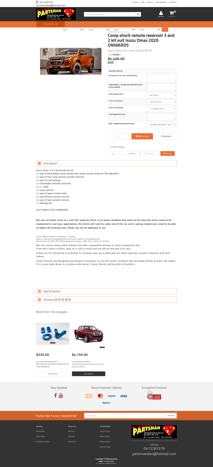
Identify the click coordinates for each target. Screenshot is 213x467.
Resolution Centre (43, 441)
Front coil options (116, 101)
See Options (88, 373)
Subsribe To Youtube (80, 253)
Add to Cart (143, 136)
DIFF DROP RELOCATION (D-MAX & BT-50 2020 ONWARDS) (52, 365)
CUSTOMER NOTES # (117, 114)
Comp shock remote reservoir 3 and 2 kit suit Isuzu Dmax (87, 365)
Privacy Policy (105, 436)
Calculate (168, 153)
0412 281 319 (56, 241)
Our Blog (71, 436)
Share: (110, 54)
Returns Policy (105, 441)
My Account (40, 431)
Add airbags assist (116, 94)
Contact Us (173, 2)
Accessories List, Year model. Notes (123, 75)
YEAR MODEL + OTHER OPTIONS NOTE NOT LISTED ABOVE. (126, 85)
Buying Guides (161, 2)
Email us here (42, 239)
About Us (150, 2)
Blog (142, 2)
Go (165, 29)
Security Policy (105, 446)
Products (135, 2)
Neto (114, 463)
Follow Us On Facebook (50, 253)
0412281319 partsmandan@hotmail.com (50, 3)
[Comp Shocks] (102, 347)
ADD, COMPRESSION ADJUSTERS (121, 123)
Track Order (40, 436)
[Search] (138, 14)
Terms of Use (105, 431)
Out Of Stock (52, 373)
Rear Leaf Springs (116, 107)
